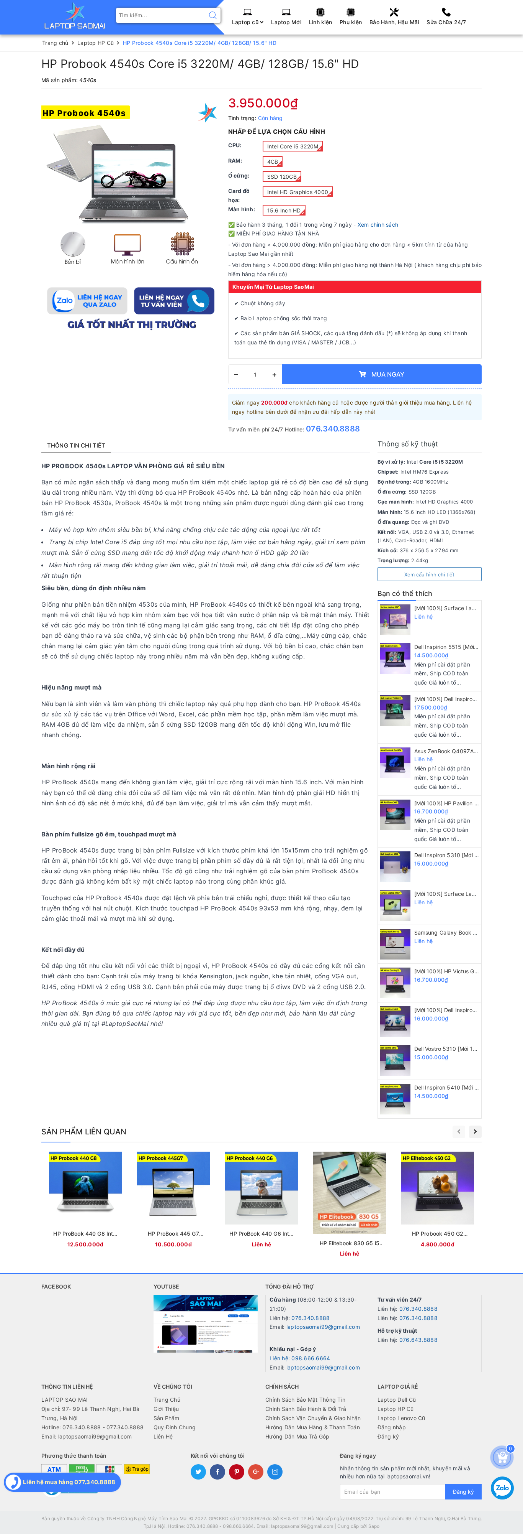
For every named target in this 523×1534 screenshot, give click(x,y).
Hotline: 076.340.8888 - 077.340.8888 (92, 1427)
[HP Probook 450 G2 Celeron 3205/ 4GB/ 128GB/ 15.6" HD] (437, 1201)
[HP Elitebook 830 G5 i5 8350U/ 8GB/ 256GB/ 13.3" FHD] (349, 1205)
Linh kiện (320, 22)
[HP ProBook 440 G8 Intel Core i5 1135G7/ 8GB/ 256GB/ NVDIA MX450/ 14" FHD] (85, 1201)
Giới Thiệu (166, 1409)
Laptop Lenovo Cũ (401, 1418)
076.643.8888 (418, 1339)
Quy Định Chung (175, 1427)
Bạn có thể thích (405, 593)
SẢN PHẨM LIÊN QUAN (84, 1131)
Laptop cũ (246, 22)
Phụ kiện (351, 22)
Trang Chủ (167, 1399)
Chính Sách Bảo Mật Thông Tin (305, 1399)
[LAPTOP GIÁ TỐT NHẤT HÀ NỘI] (74, 15)
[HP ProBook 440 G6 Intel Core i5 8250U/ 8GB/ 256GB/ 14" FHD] (261, 1201)
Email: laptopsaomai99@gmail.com (86, 1436)
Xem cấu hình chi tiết (429, 574)
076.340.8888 (333, 428)
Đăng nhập (392, 1427)
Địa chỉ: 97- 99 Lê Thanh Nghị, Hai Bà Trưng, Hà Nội (90, 1413)
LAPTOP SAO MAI (64, 1399)
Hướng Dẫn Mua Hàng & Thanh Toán (312, 1427)
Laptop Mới (286, 22)
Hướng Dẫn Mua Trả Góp (297, 1436)
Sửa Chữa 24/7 (446, 22)
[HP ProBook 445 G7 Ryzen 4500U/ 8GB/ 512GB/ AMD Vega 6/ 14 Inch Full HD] (173, 1201)
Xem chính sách (378, 224)
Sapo (374, 1526)
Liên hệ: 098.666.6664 (300, 1358)
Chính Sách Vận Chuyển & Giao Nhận (313, 1418)
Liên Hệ (163, 1436)
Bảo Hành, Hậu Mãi (394, 22)
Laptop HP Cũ (396, 1409)
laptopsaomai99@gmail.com (323, 1326)
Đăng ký (388, 1436)
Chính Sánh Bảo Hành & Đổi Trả (305, 1409)
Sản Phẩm (167, 1418)
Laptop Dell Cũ (397, 1399)
